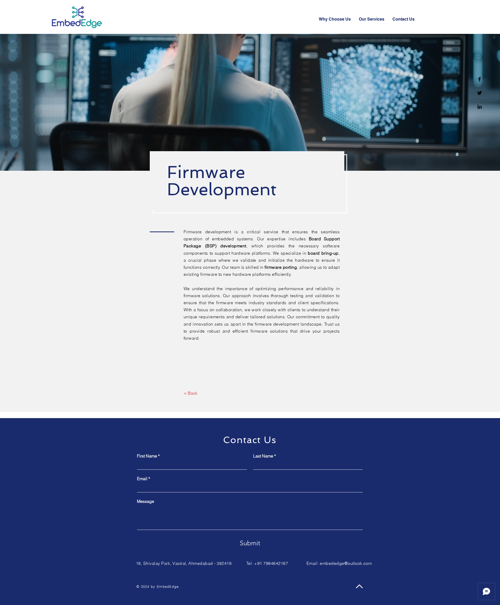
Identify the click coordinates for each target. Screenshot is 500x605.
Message (145, 501)
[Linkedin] (480, 107)
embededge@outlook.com (346, 563)
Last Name (264, 456)
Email (143, 478)
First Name (148, 456)
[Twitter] (480, 93)
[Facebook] (480, 79)
